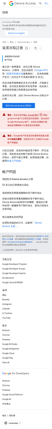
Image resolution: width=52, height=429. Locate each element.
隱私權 (12, 415)
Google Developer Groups (13, 269)
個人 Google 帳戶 (31, 115)
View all (5, 362)
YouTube (6, 318)
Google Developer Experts (14, 273)
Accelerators (8, 278)
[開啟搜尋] (40, 3)
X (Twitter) (7, 313)
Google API (41, 70)
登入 (46, 3)
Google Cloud (8, 353)
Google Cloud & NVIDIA (12, 282)
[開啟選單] (5, 3)
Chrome (6, 335)
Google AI (6, 399)
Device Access (25, 3)
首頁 (4, 42)
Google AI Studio (9, 344)
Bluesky (5, 299)
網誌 (4, 295)
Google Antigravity (10, 349)
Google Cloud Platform (12, 394)
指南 (5, 12)
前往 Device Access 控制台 (18, 105)
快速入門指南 (14, 160)
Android (6, 330)
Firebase (6, 339)
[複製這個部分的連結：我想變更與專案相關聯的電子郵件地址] (44, 193)
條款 (4, 415)
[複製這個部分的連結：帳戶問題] (19, 172)
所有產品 (6, 404)
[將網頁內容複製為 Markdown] (35, 48)
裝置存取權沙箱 (15, 73)
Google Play (7, 358)
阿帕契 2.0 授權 (34, 239)
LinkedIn (6, 309)
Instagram (7, 304)
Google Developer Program (14, 264)
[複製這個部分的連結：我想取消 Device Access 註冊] (36, 179)
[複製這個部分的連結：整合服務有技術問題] (26, 217)
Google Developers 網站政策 (20, 242)
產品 (12, 42)
